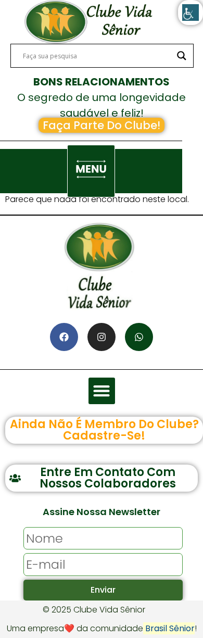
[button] (91, 171)
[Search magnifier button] (181, 55)
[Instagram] (101, 337)
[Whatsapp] (139, 337)
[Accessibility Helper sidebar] (190, 12)
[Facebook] (64, 337)
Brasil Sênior (169, 628)
